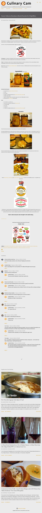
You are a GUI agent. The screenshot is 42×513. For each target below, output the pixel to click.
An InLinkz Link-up (3, 218)
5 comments (7, 502)
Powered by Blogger (22, 508)
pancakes (35, 246)
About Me (8, 8)
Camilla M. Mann (8, 265)
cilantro (20, 246)
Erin (5, 303)
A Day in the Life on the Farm (10, 259)
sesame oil (16, 247)
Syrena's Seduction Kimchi (13, 65)
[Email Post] (2, 249)
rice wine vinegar (10, 247)
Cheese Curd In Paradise (9, 281)
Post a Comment (8, 455)
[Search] (37, 2)
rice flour (3, 247)
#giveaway (6, 246)
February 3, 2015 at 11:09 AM (20, 285)
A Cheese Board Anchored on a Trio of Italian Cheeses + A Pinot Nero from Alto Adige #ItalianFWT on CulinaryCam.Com (20, 446)
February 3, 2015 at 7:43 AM (16, 265)
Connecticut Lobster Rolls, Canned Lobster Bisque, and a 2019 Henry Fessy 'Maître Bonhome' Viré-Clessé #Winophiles (20, 489)
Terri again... (7, 338)
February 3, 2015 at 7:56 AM (19, 281)
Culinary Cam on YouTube (17, 8)
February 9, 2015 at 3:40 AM (15, 325)
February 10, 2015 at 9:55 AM (20, 343)
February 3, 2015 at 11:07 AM (20, 274)
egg (26, 246)
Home (2, 8)
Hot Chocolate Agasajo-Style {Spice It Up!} (12, 400)
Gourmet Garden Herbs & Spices (19, 94)
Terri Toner (7, 325)
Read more (38, 411)
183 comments (8, 411)
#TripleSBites (12, 246)
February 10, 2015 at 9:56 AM (20, 307)
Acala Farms (10, 98)
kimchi (31, 246)
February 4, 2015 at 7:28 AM (12, 303)
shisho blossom (22, 247)
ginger (28, 246)
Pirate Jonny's (17, 103)
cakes (16, 246)
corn (23, 246)
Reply (6, 262)
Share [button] (2, 251)
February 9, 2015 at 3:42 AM (15, 338)
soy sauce (28, 247)
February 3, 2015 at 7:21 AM (21, 259)
